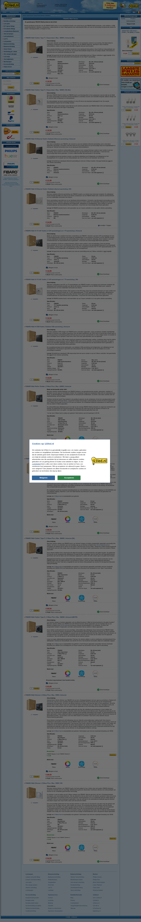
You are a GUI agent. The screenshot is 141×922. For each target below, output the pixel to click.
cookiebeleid (36, 464)
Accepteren (69, 478)
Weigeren (43, 478)
